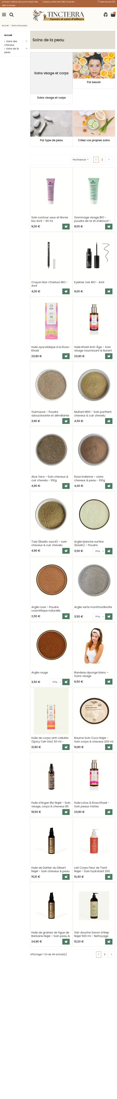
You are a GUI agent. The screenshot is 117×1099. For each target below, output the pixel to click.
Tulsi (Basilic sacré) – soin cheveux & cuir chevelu (49, 543)
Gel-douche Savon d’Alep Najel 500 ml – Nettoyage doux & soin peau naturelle (92, 936)
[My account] (105, 14)
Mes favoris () (107, 1)
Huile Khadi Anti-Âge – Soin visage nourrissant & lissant (93, 348)
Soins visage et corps (51, 98)
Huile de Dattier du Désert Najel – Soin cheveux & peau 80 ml (50, 871)
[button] (81, 159)
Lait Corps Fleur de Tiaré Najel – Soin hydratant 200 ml (92, 871)
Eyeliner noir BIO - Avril (89, 282)
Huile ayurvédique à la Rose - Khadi (51, 348)
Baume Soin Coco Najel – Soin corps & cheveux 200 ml (93, 739)
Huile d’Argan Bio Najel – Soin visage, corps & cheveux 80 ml (50, 806)
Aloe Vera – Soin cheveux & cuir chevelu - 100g (49, 478)
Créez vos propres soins (94, 140)
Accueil (8, 35)
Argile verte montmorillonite (93, 607)
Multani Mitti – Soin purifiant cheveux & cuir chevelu (93, 413)
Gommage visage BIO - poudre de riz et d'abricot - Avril (92, 220)
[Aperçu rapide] (69, 178)
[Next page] (109, 159)
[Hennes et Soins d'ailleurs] (58, 15)
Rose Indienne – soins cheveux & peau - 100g (89, 478)
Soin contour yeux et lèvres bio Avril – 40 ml (49, 219)
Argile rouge (39, 672)
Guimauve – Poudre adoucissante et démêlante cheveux (50, 415)
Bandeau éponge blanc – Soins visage (91, 674)
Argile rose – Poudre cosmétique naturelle (45, 608)
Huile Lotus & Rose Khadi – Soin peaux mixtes (91, 804)
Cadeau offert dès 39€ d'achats (58, 1)
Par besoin (94, 82)
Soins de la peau (11, 50)
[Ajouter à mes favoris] (69, 172)
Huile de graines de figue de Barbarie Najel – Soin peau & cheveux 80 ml (50, 936)
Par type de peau (51, 140)
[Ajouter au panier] (66, 226)
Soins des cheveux (10, 43)
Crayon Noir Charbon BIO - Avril (49, 284)
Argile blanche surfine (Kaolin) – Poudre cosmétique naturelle (89, 545)
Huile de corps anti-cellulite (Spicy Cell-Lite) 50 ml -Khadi (49, 741)
